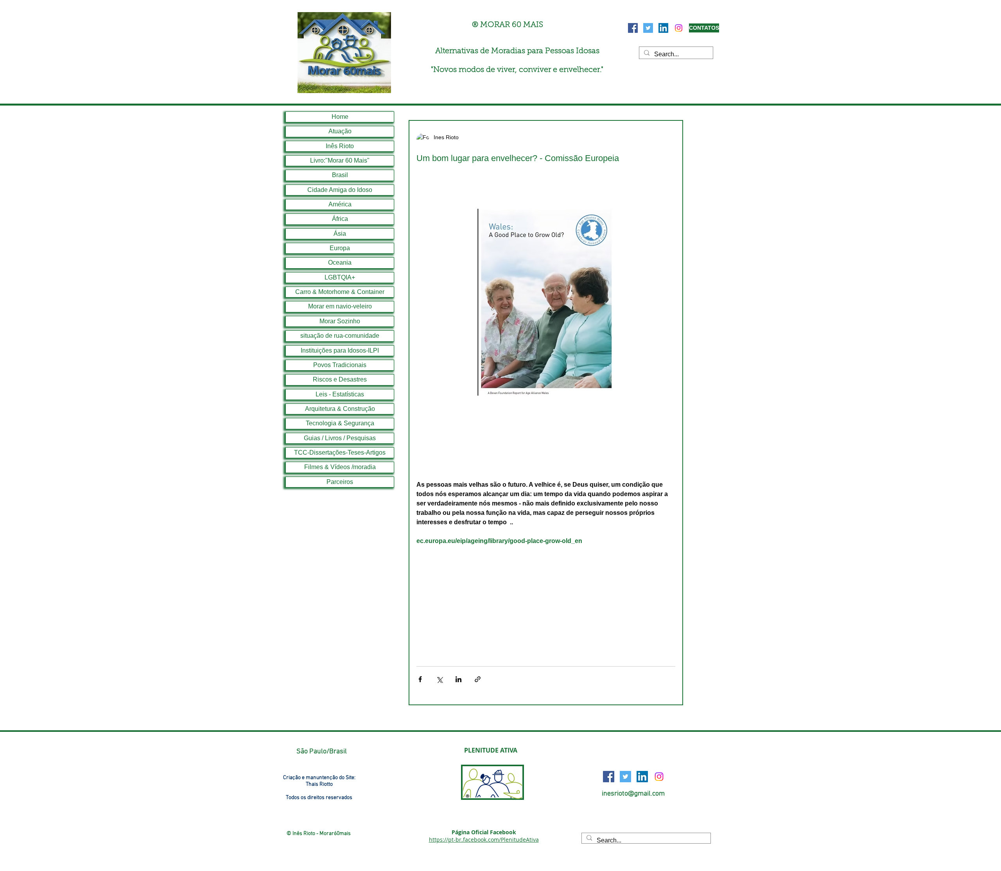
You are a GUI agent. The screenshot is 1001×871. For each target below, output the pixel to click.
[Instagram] (678, 28)
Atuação (340, 131)
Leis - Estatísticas (340, 394)
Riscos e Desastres (340, 379)
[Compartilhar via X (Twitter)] (439, 679)
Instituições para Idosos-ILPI (340, 350)
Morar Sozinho (339, 321)
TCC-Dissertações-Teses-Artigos (340, 452)
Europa (340, 248)
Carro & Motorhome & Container (339, 292)
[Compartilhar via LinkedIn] (458, 679)
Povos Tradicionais (339, 365)
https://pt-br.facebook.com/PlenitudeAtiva (484, 839)
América (340, 204)
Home (340, 116)
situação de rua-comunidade (339, 335)
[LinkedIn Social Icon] (663, 28)
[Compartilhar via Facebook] (420, 679)
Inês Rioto (340, 146)
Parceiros (339, 482)
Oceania (340, 262)
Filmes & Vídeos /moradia (340, 467)
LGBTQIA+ (340, 277)
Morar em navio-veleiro (340, 306)
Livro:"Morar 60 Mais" (340, 160)
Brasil (340, 175)
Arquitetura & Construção (340, 408)
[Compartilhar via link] (477, 679)
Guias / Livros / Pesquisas (340, 438)
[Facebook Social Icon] (633, 28)
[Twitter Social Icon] (648, 28)
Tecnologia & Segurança (340, 423)
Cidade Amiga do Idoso (339, 189)
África (340, 218)
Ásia (340, 233)
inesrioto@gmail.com (633, 794)
